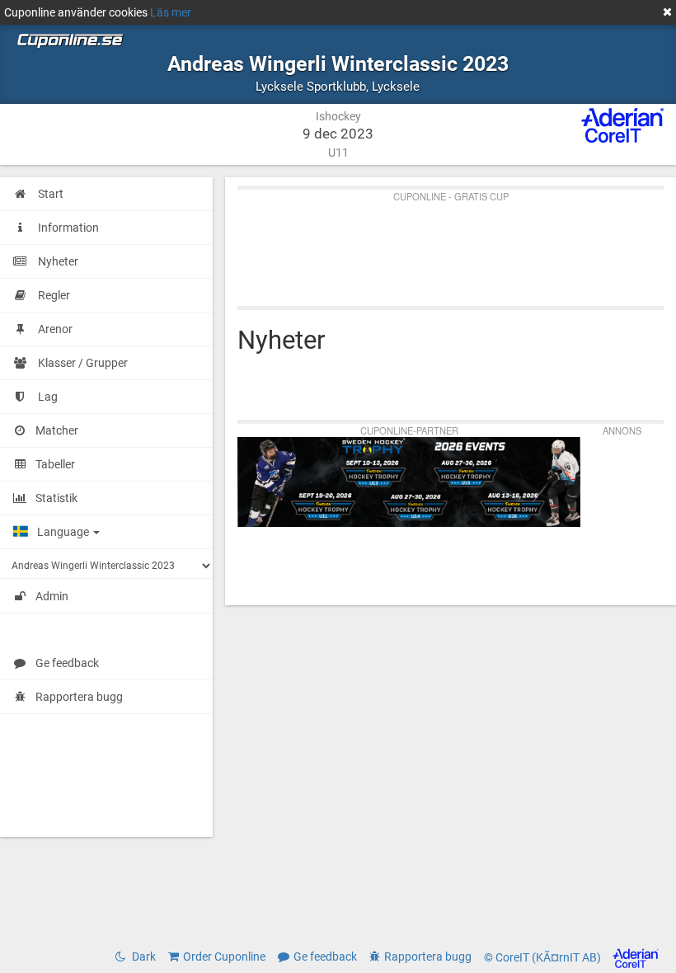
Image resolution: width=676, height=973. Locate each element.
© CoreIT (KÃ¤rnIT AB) (543, 957)
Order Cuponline (224, 956)
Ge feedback (67, 663)
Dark (142, 956)
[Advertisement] (450, 244)
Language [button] (64, 531)
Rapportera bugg (79, 696)
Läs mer (170, 12)
